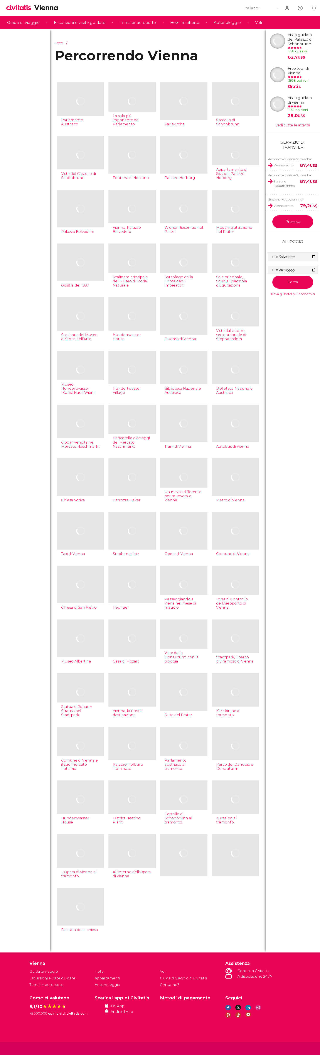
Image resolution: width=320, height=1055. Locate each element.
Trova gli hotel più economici (293, 294)
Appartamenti (107, 978)
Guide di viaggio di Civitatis (183, 978)
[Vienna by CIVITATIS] (20, 8)
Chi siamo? (169, 985)
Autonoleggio (227, 22)
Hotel (100, 971)
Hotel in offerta (184, 22)
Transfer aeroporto (138, 22)
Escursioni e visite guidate (79, 22)
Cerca (293, 282)
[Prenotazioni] (287, 8)
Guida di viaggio (23, 22)
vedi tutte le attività (293, 125)
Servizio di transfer (293, 145)
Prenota (292, 222)
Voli (258, 22)
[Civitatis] (40, 1048)
